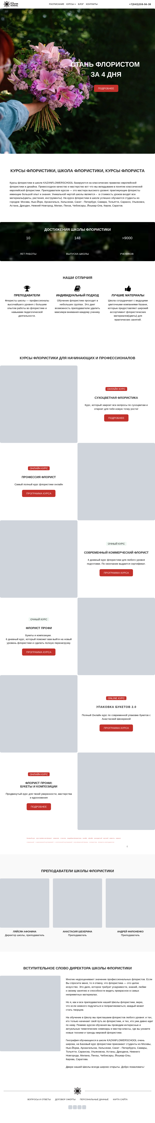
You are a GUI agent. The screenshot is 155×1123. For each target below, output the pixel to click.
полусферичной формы (81, 842)
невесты (112, 838)
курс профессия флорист (44, 838)
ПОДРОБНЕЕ (106, 88)
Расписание (56, 4)
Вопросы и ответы (39, 1099)
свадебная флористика (74, 838)
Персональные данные (94, 1099)
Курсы (70, 4)
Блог (81, 4)
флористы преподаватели (106, 842)
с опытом (63, 838)
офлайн (90, 838)
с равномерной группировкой (44, 842)
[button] (126, 846)
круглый (105, 838)
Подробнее (116, 418)
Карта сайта (120, 1099)
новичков (56, 838)
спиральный (30, 842)
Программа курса (38, 493)
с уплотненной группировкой (63, 842)
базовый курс (31, 838)
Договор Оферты (65, 1099)
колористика (93, 842)
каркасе (118, 838)
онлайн (85, 838)
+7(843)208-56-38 (140, 4)
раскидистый (98, 838)
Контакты (92, 4)
